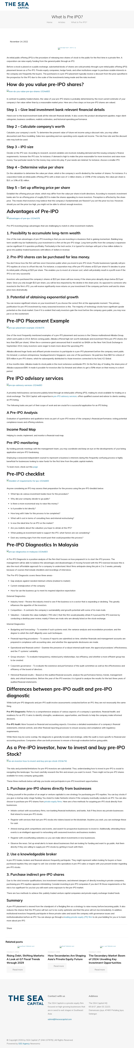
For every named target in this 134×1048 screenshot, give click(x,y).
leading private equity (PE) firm (78, 917)
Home (49, 22)
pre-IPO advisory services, (65, 396)
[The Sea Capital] (17, 5)
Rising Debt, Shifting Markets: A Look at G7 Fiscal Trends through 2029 (25, 959)
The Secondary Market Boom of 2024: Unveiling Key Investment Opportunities (107, 959)
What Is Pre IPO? (79, 22)
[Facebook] (117, 1040)
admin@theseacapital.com (60, 1019)
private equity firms (53, 801)
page (35, 467)
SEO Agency (24, 1043)
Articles (61, 22)
